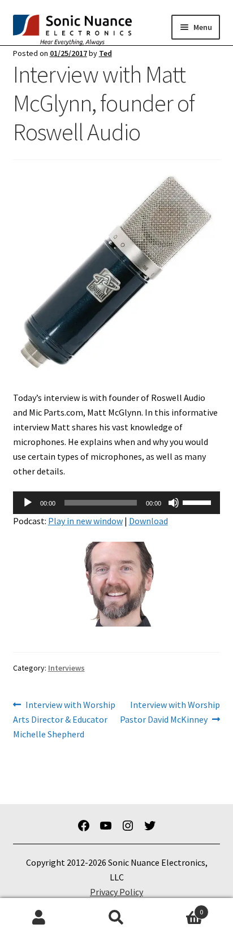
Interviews (66, 668)
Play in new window (85, 520)
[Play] (27, 502)
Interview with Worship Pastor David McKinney (170, 711)
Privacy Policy (116, 891)
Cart (180, 908)
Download (148, 520)
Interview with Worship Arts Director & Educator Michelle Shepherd (64, 719)
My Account (38, 918)
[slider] (198, 501)
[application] (117, 502)
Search (116, 918)
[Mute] (173, 502)
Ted (105, 53)
